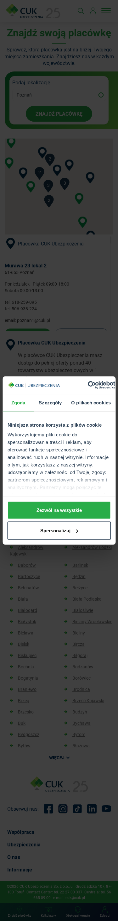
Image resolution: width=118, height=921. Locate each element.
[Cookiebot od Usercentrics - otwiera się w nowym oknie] (88, 385)
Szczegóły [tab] (50, 402)
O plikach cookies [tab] (91, 402)
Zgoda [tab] (18, 402)
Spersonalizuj (55, 530)
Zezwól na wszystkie (59, 510)
